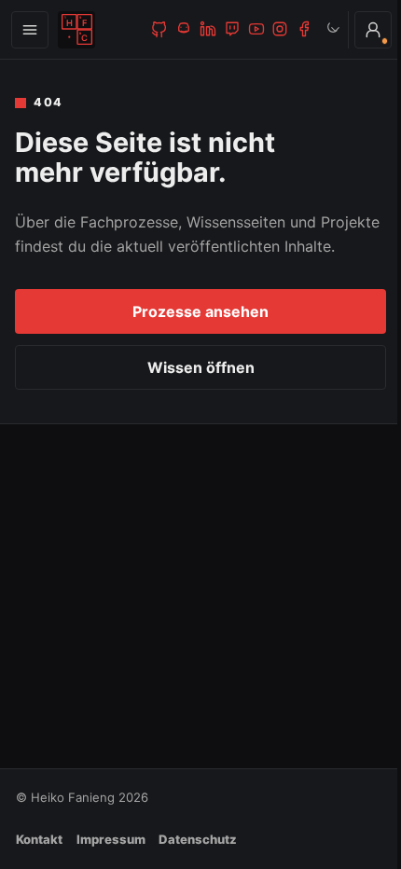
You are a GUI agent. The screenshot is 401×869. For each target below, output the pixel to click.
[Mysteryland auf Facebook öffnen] (304, 29)
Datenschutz (198, 839)
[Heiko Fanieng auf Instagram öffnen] (279, 29)
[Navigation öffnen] (29, 29)
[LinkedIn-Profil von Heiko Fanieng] (208, 29)
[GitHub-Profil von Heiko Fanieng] (159, 29)
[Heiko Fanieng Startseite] (76, 29)
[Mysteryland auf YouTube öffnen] (255, 29)
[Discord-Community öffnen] (183, 29)
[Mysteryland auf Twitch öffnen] (232, 29)
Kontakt (39, 839)
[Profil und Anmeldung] (359, 29)
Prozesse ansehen (200, 311)
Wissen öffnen (201, 367)
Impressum (110, 839)
